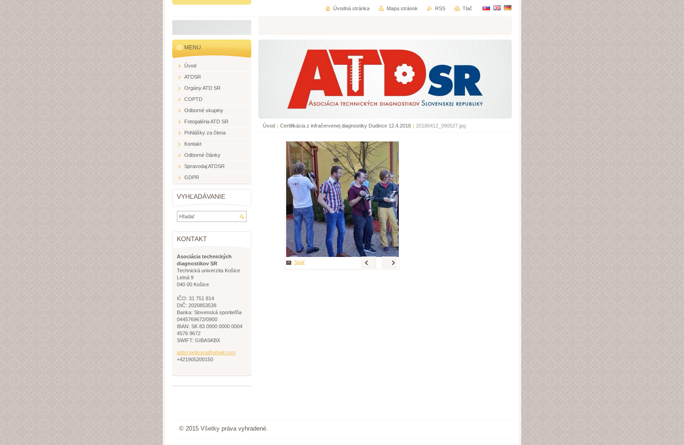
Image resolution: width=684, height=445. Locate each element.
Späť (299, 262)
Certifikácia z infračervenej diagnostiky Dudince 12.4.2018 (345, 125)
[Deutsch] (507, 7)
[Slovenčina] (486, 7)
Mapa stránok (402, 8)
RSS (440, 8)
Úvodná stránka (351, 8)
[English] (497, 7)
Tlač (467, 8)
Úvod (269, 125)
